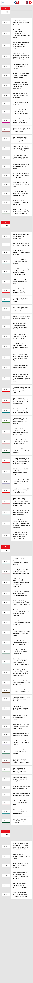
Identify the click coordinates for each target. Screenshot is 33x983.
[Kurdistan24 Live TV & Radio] (30, 2)
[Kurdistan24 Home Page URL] (16, 2)
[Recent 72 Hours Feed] (27, 2)
